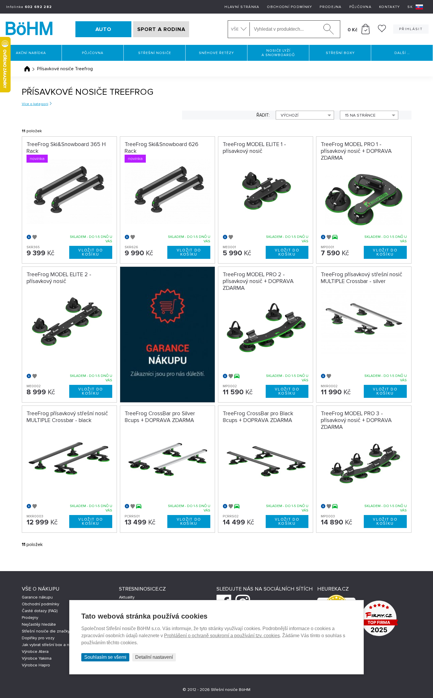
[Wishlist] (382, 31)
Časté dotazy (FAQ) (40, 610)
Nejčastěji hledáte (39, 624)
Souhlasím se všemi (105, 657)
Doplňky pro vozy (38, 637)
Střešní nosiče (154, 53)
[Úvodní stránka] (27, 68)
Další (402, 53)
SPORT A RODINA (161, 29)
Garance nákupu (37, 597)
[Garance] (167, 334)
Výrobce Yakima (37, 658)
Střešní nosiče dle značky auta (50, 631)
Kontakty (389, 7)
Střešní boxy (340, 53)
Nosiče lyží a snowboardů (278, 52)
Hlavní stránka (241, 7)
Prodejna (330, 7)
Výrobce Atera (35, 651)
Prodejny (30, 617)
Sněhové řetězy (216, 53)
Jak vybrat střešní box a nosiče (51, 644)
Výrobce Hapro (36, 665)
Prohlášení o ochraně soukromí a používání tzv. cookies (222, 635)
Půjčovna (360, 7)
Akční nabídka (31, 53)
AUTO (103, 29)
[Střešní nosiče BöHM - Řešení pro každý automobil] (29, 29)
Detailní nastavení (154, 657)
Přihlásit (411, 29)
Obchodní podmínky (289, 7)
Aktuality (127, 597)
